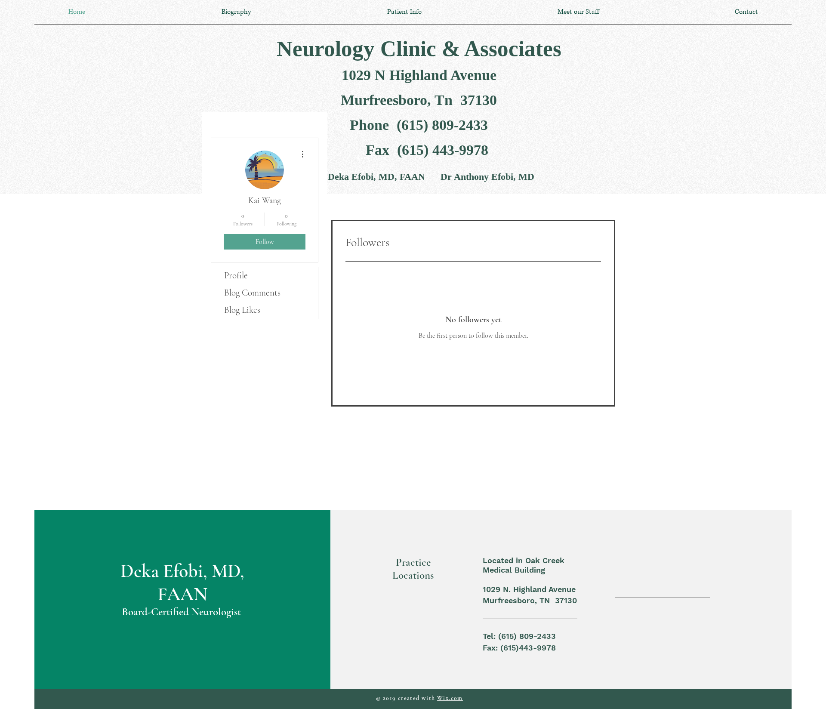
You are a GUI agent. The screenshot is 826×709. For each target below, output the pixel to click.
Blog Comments (252, 292)
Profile (236, 275)
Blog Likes (242, 310)
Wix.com (450, 698)
